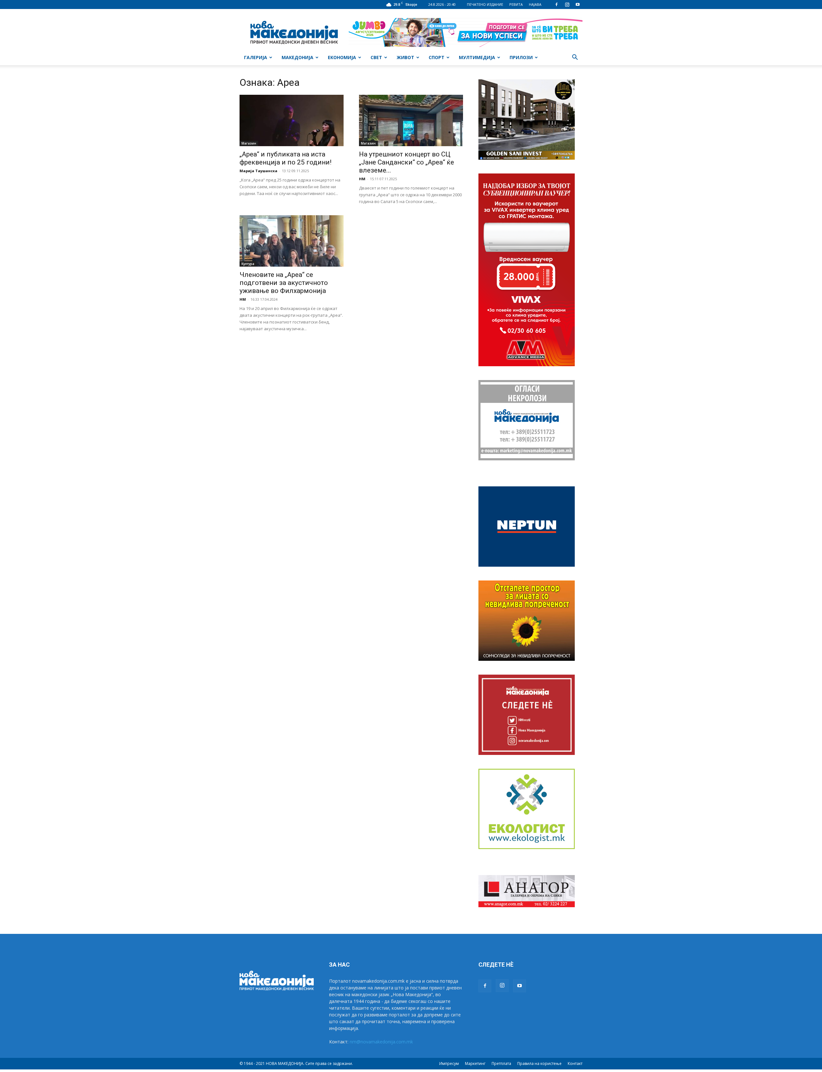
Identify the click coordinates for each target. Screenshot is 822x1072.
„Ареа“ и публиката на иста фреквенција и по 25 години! (285, 158)
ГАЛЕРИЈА (255, 57)
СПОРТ (436, 57)
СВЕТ (376, 57)
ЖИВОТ (405, 57)
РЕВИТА (516, 4)
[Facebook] (556, 4)
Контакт (575, 1063)
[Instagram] (567, 4)
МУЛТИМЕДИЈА (477, 57)
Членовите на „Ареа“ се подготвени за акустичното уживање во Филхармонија (284, 283)
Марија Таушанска (258, 170)
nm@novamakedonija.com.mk (381, 1042)
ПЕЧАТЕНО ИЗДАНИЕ (485, 4)
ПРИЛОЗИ (521, 57)
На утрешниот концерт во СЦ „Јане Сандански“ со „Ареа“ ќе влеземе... (406, 162)
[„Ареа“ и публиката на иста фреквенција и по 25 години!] (292, 120)
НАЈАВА (535, 4)
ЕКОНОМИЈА (342, 57)
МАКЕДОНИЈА (297, 57)
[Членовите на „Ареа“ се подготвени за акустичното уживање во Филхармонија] (292, 241)
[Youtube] (577, 4)
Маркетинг (475, 1063)
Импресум (449, 1063)
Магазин (248, 143)
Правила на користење (539, 1063)
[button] (574, 58)
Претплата (501, 1063)
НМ (362, 178)
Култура (247, 263)
